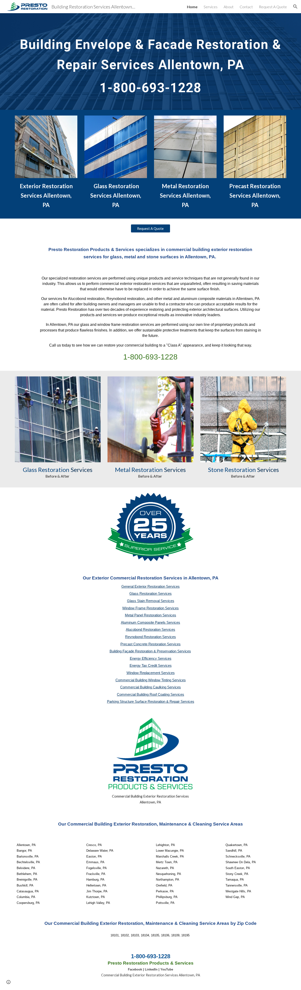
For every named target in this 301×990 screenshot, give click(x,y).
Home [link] (192, 6)
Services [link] (211, 6)
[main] (150, 61)
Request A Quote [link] (273, 6)
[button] (295, 6)
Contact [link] (246, 6)
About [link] (229, 6)
